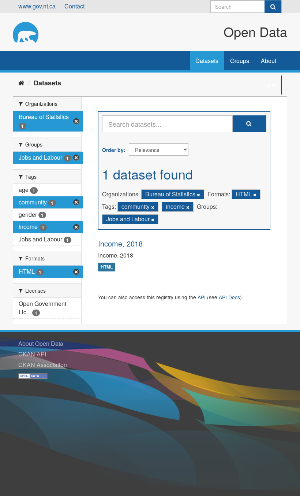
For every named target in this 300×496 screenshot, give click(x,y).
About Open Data (40, 343)
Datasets (206, 60)
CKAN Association (42, 364)
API (202, 297)
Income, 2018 (120, 243)
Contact (74, 6)
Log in (268, 85)
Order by (113, 149)
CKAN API (32, 354)
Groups (239, 60)
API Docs (229, 297)
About (268, 60)
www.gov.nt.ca (37, 6)
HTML (107, 267)
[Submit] (273, 6)
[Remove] (198, 194)
